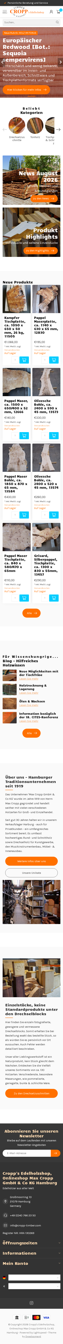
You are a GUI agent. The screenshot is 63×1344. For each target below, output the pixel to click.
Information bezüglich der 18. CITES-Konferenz (38, 715)
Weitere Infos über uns (31, 861)
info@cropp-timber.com (25, 1225)
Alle (29, 613)
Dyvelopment (33, 1336)
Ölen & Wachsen (32, 701)
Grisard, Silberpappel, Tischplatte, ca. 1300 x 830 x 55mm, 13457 (46, 565)
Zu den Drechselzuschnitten (31, 1093)
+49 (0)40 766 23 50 (23, 1215)
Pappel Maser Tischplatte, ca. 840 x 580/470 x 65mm (15, 563)
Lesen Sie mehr (28, 678)
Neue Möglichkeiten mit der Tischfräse (38, 672)
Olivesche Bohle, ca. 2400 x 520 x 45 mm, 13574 (46, 481)
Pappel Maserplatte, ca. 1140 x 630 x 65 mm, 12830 (46, 325)
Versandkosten (12, 350)
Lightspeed (39, 1332)
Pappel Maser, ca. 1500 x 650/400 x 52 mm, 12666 (16, 406)
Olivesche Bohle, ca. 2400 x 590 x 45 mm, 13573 (46, 406)
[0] (58, 11)
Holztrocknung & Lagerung (33, 687)
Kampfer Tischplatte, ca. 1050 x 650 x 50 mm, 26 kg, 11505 (15, 327)
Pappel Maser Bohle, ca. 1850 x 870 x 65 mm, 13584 (15, 483)
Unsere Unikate (31, 872)
